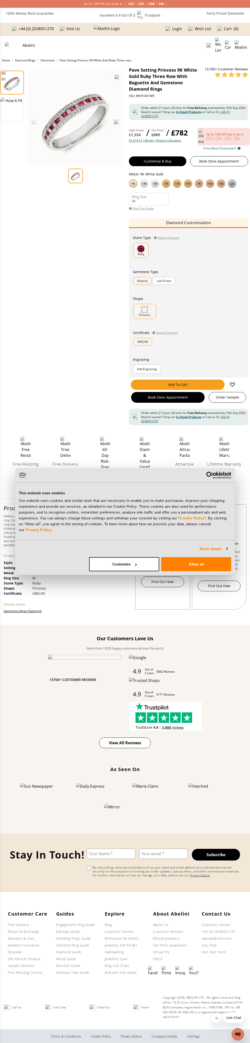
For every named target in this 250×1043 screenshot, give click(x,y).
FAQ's (158, 959)
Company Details (164, 1036)
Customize (121, 564)
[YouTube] (194, 971)
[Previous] (34, 122)
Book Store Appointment (219, 161)
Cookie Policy (192, 518)
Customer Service (216, 924)
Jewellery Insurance (24, 945)
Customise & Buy (157, 161)
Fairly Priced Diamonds (225, 13)
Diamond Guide (69, 952)
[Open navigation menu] (241, 45)
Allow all (196, 564)
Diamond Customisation (188, 222)
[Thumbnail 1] (12, 83)
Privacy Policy (38, 530)
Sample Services (21, 965)
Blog (108, 924)
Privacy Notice (200, 875)
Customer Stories (119, 931)
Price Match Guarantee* (220, 148)
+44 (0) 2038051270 (218, 931)
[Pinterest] (166, 971)
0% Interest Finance (24, 959)
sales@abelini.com (217, 938)
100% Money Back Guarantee (29, 13)
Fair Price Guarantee (170, 945)
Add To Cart (178, 384)
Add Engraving (147, 369)
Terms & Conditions (66, 1036)
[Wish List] (218, 45)
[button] (188, 183)
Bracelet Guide (68, 965)
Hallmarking (114, 952)
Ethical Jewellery (166, 938)
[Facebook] (153, 971)
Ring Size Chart (117, 965)
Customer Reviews (168, 931)
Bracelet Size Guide (121, 972)
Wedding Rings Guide (73, 938)
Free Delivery (18, 924)
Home (6, 60)
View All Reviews (125, 743)
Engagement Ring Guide (75, 924)
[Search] (208, 45)
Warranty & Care (21, 938)
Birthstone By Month (122, 938)
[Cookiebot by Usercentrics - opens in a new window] (209, 475)
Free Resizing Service (25, 972)
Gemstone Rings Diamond (23, 611)
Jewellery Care (116, 959)
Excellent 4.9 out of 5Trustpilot (130, 15)
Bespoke (15, 952)
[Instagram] (180, 971)
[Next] (116, 122)
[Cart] (228, 45)
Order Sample (227, 397)
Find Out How (162, 581)
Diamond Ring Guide (72, 945)
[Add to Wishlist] (232, 385)
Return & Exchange (23, 931)
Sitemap (193, 1036)
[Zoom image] (116, 77)
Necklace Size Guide (73, 972)
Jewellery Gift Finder (121, 945)
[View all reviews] (231, 74)
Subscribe (216, 854)
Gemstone (48, 60)
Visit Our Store (214, 952)
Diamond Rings (25, 60)
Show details (210, 548)
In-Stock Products (188, 112)
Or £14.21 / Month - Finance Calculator (155, 141)
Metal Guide (66, 959)
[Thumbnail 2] (12, 109)
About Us (160, 924)
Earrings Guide (68, 931)
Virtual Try (161, 952)
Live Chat (209, 945)
